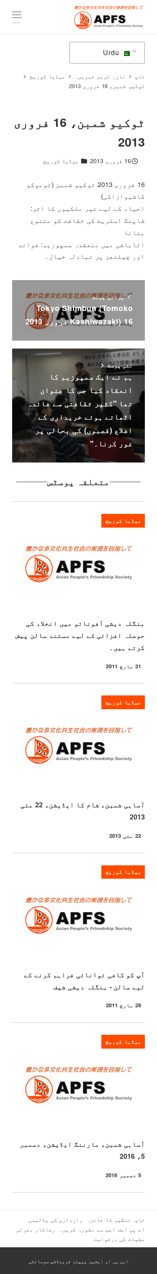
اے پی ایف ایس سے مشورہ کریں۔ (102, 1229)
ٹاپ (140, 1219)
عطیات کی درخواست (119, 1239)
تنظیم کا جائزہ (109, 1219)
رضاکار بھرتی (35, 1229)
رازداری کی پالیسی (55, 1219)
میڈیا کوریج (61, 161)
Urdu (112, 52)
